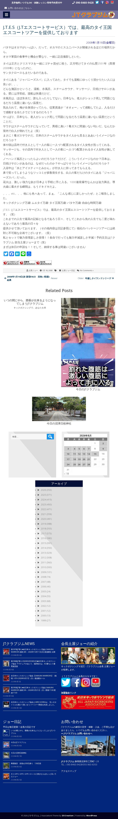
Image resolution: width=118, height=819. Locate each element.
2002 (43, 605)
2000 (43, 615)
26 (79, 464)
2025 (43, 494)
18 (74, 459)
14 (88, 453)
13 (84, 453)
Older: (94, 278)
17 (68, 459)
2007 (43, 581)
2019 (43, 523)
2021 (43, 514)
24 (68, 464)
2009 (43, 572)
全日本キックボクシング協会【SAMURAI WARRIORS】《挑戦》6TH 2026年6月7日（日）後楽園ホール (34, 677)
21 (88, 459)
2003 (43, 601)
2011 (43, 562)
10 (68, 453)
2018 (43, 528)
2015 (43, 543)
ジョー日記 (12, 721)
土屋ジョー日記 (68, 270)
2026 (43, 489)
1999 (43, 620)
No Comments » (87, 270)
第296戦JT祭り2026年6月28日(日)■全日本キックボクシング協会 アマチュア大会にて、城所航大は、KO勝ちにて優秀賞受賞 (33, 664)
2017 (43, 533)
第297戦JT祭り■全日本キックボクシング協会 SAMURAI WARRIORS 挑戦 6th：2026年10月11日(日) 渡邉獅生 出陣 (33, 650)
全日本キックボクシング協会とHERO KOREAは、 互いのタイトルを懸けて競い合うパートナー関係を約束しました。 (33, 703)
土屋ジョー (33, 270)
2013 (43, 552)
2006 (43, 586)
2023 (43, 504)
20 (84, 459)
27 (84, 464)
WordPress (91, 815)
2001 (43, 610)
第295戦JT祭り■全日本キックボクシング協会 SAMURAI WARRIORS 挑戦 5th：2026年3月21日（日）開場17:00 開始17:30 (33, 690)
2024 (43, 499)
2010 (43, 567)
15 (95, 453)
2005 (43, 591)
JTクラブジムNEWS (19, 643)
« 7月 (66, 473)
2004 (43, 596)
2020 (43, 518)
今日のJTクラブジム (18, 742)
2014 (43, 547)
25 (74, 464)
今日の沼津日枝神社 (18, 753)
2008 (43, 576)
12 (79, 453)
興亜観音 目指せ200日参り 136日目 (27, 763)
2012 (43, 557)
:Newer (32, 278)
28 (88, 464)
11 (74, 453)
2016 (43, 538)
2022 (43, 509)
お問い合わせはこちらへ (20, 7)
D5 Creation (67, 815)
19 (79, 459)
